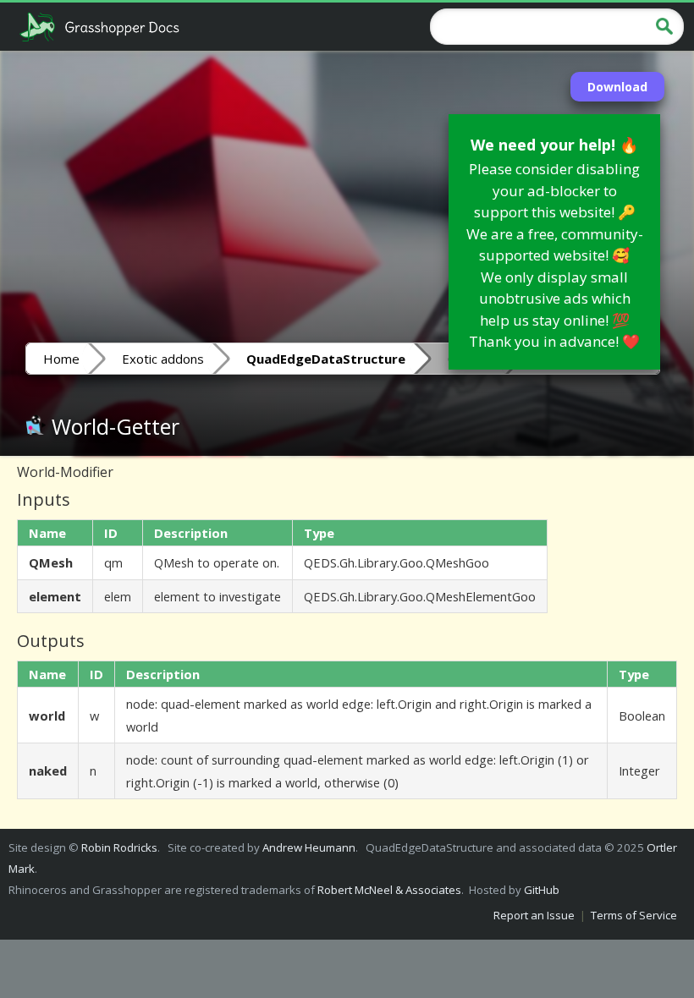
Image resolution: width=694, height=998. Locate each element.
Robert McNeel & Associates (389, 889)
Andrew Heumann (308, 847)
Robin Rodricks (119, 847)
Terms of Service (634, 915)
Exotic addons (163, 358)
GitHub (541, 889)
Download (617, 87)
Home (61, 358)
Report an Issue (534, 915)
